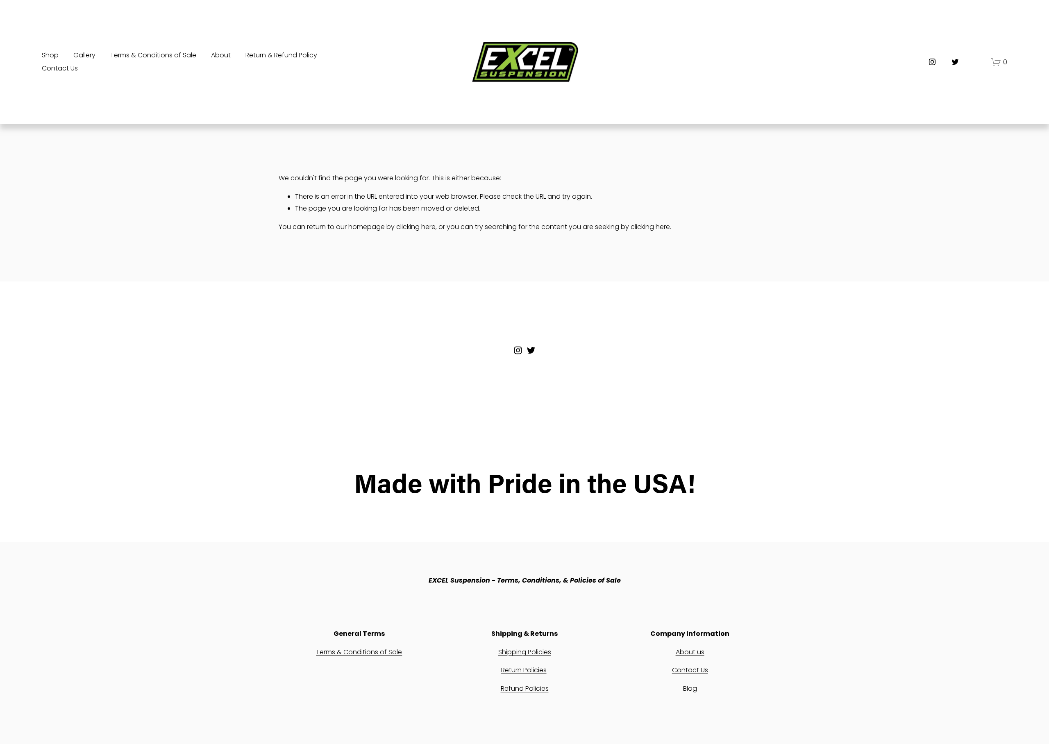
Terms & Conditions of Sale (153, 55)
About (221, 55)
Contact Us (60, 68)
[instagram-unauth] (932, 62)
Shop (50, 55)
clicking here (416, 226)
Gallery (84, 55)
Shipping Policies (524, 652)
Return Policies (524, 670)
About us (690, 652)
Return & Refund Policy (281, 55)
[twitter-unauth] (955, 62)
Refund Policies (525, 688)
